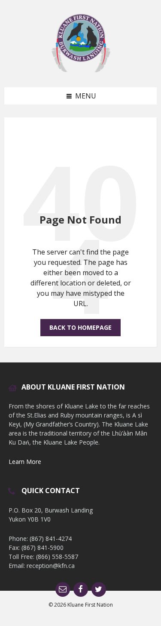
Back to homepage (80, 327)
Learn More (25, 461)
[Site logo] (81, 70)
